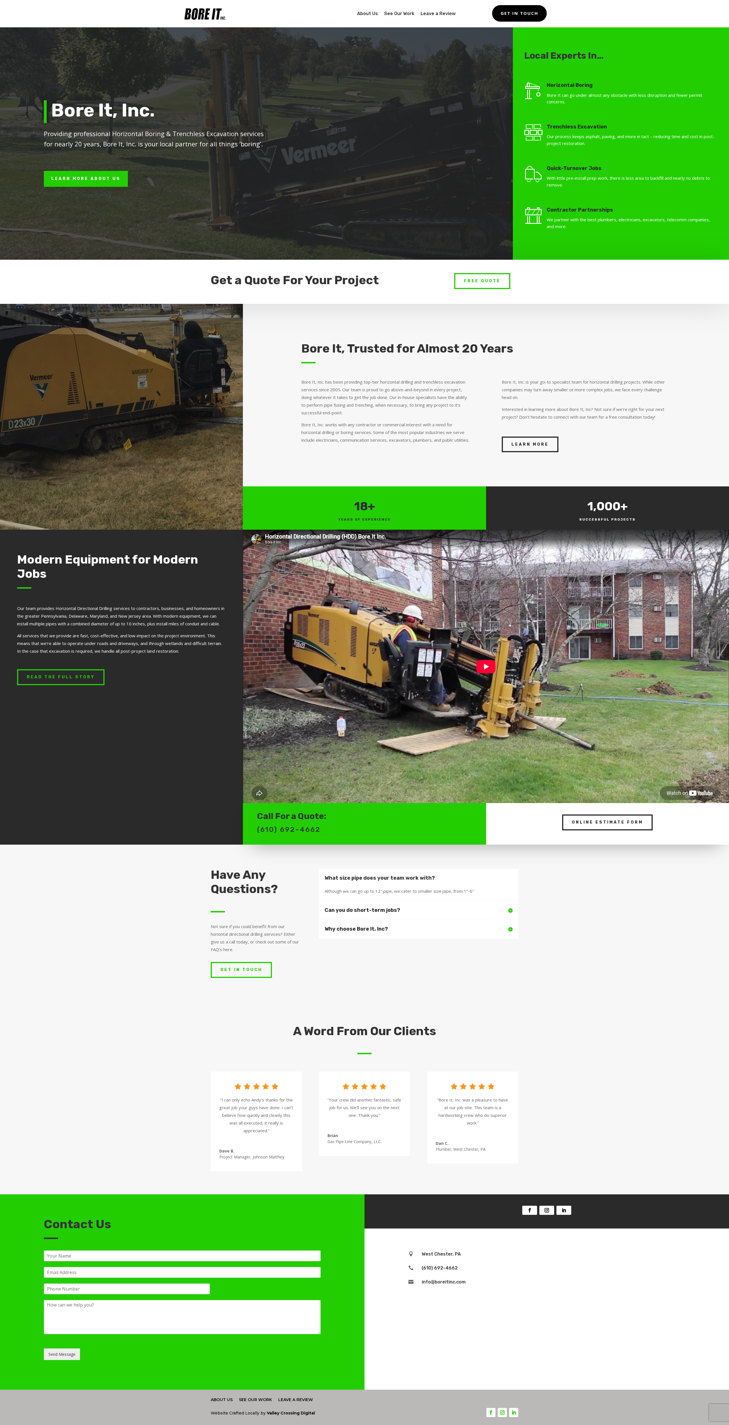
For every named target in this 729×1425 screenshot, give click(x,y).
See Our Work (399, 13)
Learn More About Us (85, 178)
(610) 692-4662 (289, 830)
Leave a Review (438, 13)
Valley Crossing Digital (291, 1413)
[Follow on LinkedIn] (563, 1210)
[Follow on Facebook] (529, 1210)
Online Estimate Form (607, 822)
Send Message (61, 1354)
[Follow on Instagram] (546, 1210)
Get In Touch (519, 13)
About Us (367, 13)
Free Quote (482, 281)
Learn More (530, 444)
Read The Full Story (61, 677)
